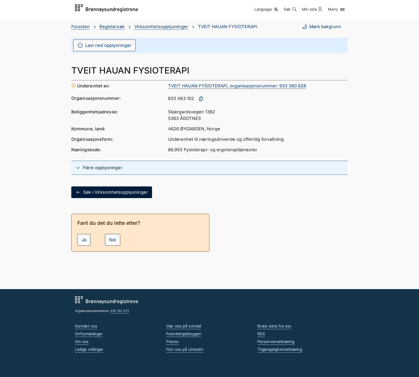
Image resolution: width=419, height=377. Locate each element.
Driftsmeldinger (89, 333)
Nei (112, 239)
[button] (266, 9)
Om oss (82, 341)
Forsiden (80, 26)
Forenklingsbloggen (183, 333)
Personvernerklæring (275, 341)
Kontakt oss (86, 326)
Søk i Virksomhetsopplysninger (115, 192)
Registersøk (112, 26)
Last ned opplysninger (108, 45)
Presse (172, 341)
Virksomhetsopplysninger (161, 26)
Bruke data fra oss (274, 326)
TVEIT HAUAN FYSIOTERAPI (227, 26)
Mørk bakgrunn (325, 26)
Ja (83, 239)
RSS (261, 333)
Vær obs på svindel (183, 326)
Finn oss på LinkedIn (184, 349)
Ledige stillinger (89, 349)
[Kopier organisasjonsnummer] (201, 99)
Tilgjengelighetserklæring (279, 349)
